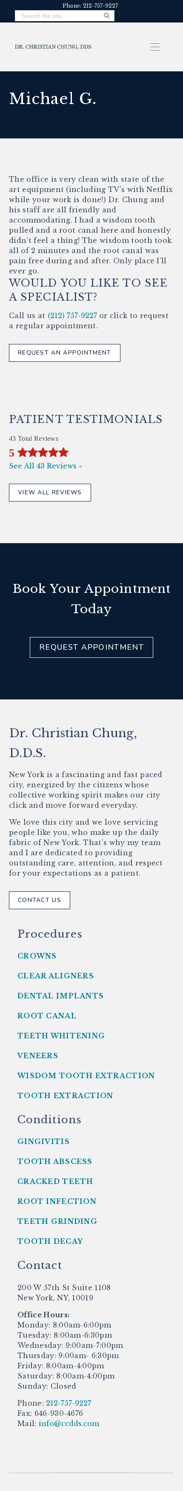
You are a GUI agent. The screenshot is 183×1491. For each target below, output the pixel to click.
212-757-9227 (67, 1403)
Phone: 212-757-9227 (90, 6)
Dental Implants (60, 996)
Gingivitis (43, 1141)
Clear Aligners (55, 976)
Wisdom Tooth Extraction (86, 1075)
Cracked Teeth (55, 1181)
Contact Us (39, 900)
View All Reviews (50, 492)
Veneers (37, 1055)
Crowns (37, 956)
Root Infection (57, 1201)
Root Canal (47, 1016)
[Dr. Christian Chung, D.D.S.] (53, 46)
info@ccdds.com (68, 1423)
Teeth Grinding (57, 1221)
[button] (155, 46)
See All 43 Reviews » (45, 466)
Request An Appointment (65, 353)
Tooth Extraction (65, 1095)
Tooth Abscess (55, 1161)
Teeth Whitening (61, 1036)
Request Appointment (91, 647)
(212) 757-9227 (72, 315)
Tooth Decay (50, 1241)
